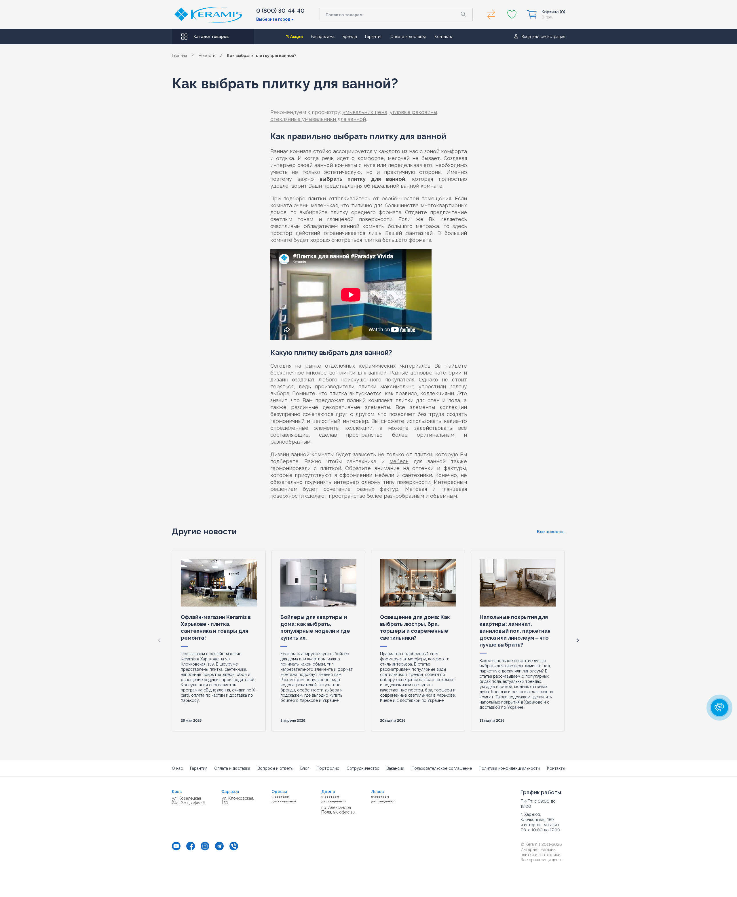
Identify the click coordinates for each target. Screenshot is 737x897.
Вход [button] (526, 36)
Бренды (350, 36)
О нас (177, 768)
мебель (399, 461)
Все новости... (551, 531)
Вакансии (395, 768)
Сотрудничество (363, 768)
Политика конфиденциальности (509, 768)
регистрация (553, 36)
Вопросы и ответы (275, 768)
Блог (304, 768)
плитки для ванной (362, 373)
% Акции (294, 36)
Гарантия (373, 36)
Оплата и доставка (408, 36)
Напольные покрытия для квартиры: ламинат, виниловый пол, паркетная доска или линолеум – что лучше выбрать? (515, 631)
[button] (578, 640)
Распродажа (323, 36)
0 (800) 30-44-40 (280, 10)
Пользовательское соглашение (441, 768)
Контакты (443, 36)
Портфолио (327, 768)
